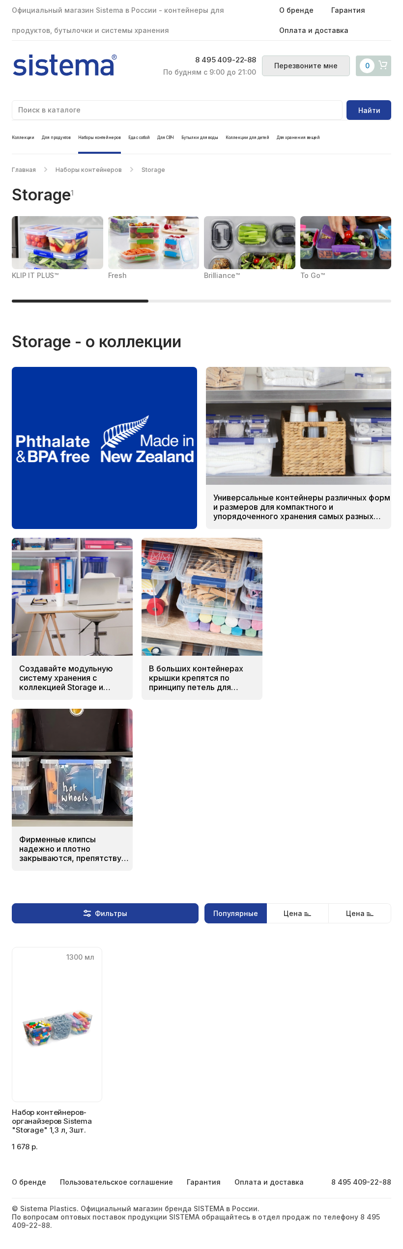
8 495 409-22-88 (225, 60)
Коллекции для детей (247, 137)
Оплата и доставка (313, 30)
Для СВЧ (165, 137)
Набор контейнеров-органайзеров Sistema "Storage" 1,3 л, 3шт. (52, 1121)
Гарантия (348, 10)
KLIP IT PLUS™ (35, 275)
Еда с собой (139, 137)
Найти (369, 110)
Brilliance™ (221, 275)
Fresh (117, 275)
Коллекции (23, 137)
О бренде (296, 10)
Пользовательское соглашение (116, 1182)
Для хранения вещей (298, 137)
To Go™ (312, 275)
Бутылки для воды (199, 137)
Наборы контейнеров (99, 137)
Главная (24, 169)
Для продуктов (56, 137)
